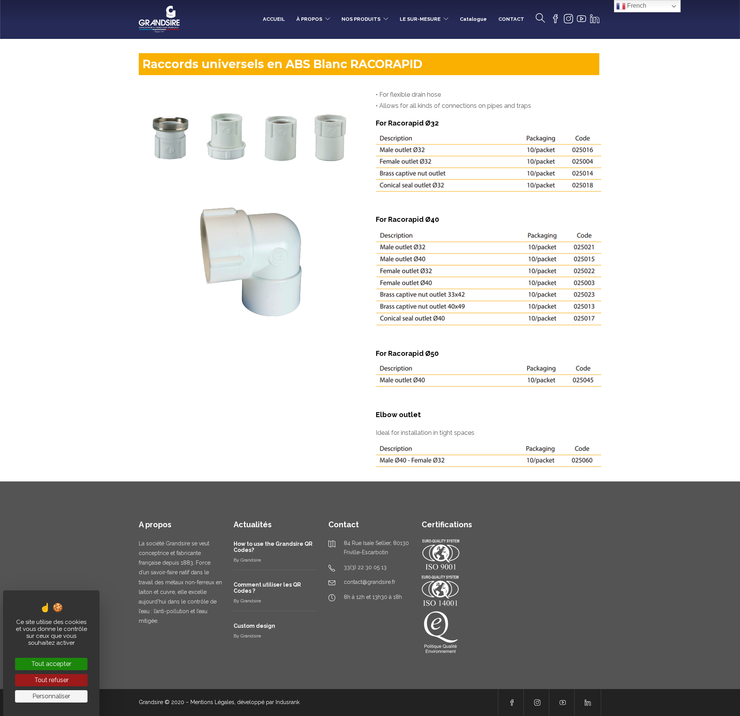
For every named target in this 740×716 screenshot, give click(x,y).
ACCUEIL (274, 19)
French (636, 5)
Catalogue (473, 19)
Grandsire (250, 560)
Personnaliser (51, 696)
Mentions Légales (212, 702)
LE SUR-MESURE (420, 19)
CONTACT (511, 19)
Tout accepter (51, 663)
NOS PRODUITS (360, 19)
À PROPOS (309, 19)
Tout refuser (51, 680)
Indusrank (287, 702)
